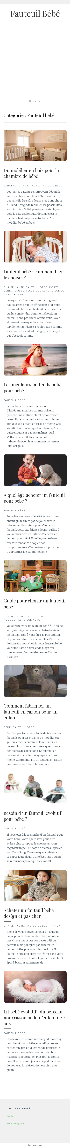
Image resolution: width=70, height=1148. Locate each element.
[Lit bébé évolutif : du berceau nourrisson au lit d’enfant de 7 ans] (35, 1001)
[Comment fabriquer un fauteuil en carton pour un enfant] (35, 695)
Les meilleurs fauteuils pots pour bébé (32, 387)
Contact (11, 1116)
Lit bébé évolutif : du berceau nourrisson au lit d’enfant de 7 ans (34, 1017)
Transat (18, 294)
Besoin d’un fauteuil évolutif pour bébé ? (32, 816)
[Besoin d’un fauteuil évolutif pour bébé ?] (35, 803)
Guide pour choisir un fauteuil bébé (34, 603)
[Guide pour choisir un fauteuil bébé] (35, 590)
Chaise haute (29, 185)
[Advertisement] (35, 60)
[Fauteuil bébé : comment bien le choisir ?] (35, 261)
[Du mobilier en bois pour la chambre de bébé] (35, 160)
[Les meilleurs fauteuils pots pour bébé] (35, 374)
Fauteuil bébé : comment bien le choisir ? (34, 274)
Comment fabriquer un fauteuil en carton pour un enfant (31, 711)
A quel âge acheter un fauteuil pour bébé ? (34, 498)
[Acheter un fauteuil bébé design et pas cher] (35, 900)
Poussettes (22, 290)
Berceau (10, 185)
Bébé (7, 727)
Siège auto (41, 290)
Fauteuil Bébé (35, 13)
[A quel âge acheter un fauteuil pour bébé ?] (35, 484)
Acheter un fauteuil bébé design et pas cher (29, 913)
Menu (37, 101)
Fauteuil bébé (52, 185)
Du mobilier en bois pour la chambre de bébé (31, 173)
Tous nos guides (16, 1123)
